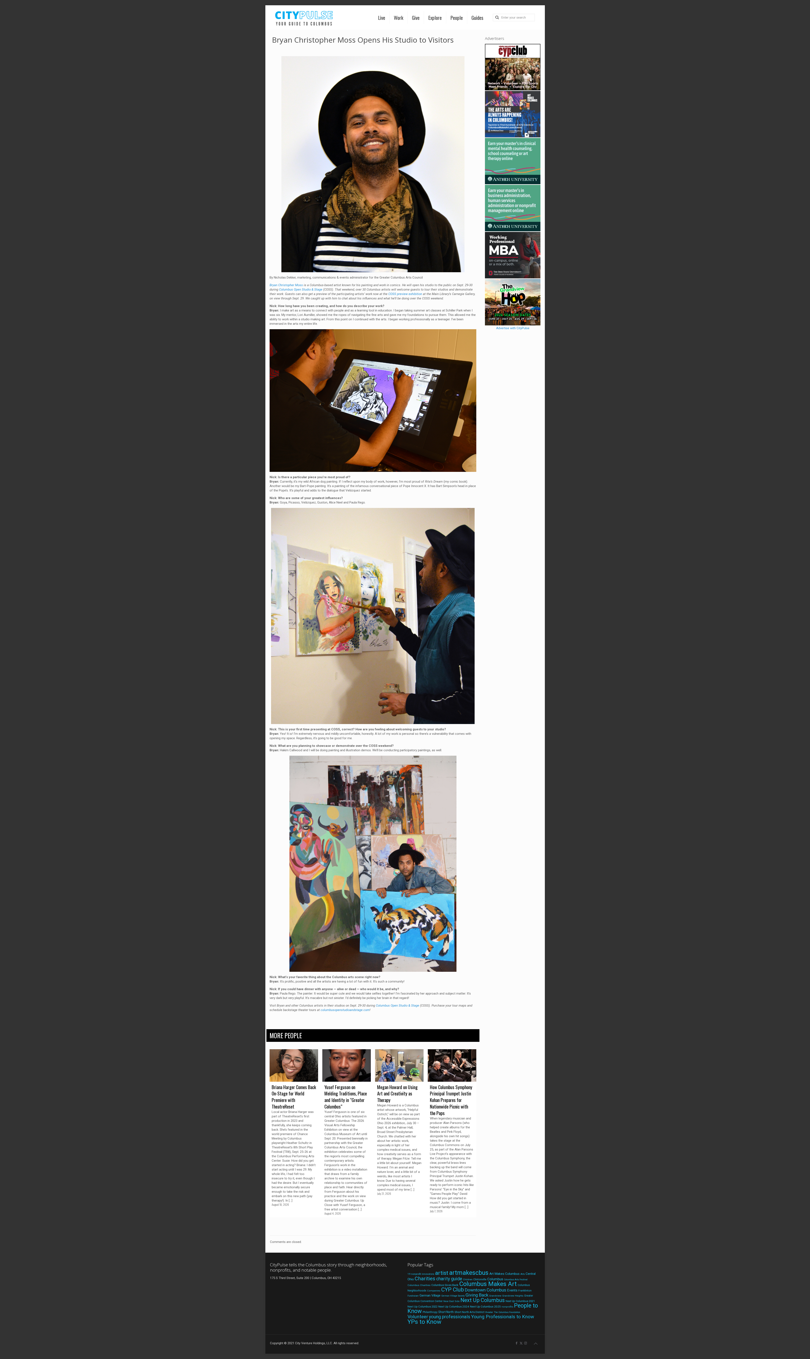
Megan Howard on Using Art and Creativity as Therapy (397, 1093)
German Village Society (453, 1295)
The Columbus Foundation (507, 1312)
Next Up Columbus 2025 (485, 1306)
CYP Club (452, 1289)
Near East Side (451, 1301)
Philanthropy (430, 1312)
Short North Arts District (470, 1312)
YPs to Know (424, 1321)
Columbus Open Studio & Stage (300, 289)
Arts (522, 1273)
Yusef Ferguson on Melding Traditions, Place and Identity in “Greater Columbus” (345, 1097)
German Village (430, 1295)
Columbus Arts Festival (516, 1279)
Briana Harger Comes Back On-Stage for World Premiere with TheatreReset (294, 1097)
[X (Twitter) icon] (521, 1343)
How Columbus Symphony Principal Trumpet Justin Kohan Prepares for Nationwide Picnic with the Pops (451, 1100)
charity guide (449, 1278)
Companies (433, 1290)
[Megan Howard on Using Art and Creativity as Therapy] (399, 1065)
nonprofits (507, 1306)
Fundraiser (413, 1295)
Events (512, 1290)
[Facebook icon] (516, 1343)
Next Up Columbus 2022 (422, 1306)
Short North (446, 1312)
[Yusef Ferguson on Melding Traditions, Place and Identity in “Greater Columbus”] (346, 1065)
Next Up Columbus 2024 (453, 1306)
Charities (425, 1278)
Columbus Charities (419, 1285)
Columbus (495, 1279)
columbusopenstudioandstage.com (345, 1010)
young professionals (449, 1316)
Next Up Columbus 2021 (520, 1301)
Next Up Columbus (482, 1300)
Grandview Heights (512, 1295)
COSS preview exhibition (405, 294)
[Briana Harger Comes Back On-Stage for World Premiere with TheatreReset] (294, 1065)
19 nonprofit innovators (421, 1273)
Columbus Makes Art (488, 1283)
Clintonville (479, 1279)
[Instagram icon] (525, 1343)
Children (467, 1279)
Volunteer (418, 1316)
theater (489, 1312)
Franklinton (525, 1290)
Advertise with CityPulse (512, 328)
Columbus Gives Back (444, 1285)
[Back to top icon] (535, 1343)
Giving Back (477, 1295)
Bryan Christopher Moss (286, 285)
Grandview (495, 1295)
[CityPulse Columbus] (304, 17)
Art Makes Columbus (504, 1274)
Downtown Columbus (485, 1290)
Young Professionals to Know (502, 1316)
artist (441, 1273)
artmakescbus (469, 1272)
